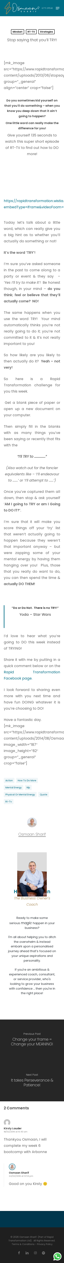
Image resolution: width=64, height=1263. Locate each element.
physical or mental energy (20, 794)
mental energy (13, 787)
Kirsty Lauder (13, 1128)
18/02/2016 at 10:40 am (15, 1131)
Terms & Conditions (23, 1244)
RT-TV (31, 31)
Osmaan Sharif (32, 834)
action (9, 780)
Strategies (46, 31)
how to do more (27, 780)
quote (43, 794)
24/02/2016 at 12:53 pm (21, 1176)
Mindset (17, 31)
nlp (28, 787)
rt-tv (8, 801)
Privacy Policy (45, 1244)
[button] (57, 8)
